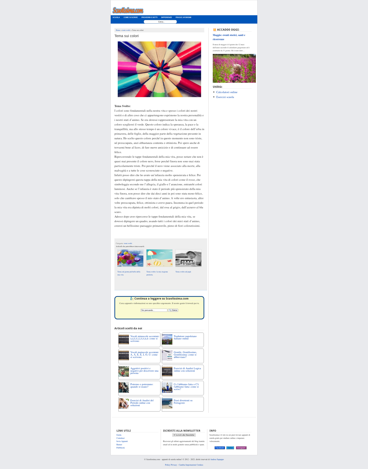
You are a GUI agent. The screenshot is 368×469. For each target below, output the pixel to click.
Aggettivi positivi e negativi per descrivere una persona (144, 370)
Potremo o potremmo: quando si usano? (141, 385)
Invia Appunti (122, 441)
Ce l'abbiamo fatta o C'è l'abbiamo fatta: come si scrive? (186, 386)
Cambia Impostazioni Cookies (191, 464)
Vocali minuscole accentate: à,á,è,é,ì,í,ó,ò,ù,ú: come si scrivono (144, 338)
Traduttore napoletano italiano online (185, 337)
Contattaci (120, 438)
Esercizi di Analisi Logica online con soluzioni (187, 369)
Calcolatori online (226, 92)
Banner (119, 444)
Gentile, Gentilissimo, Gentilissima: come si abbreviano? (185, 354)
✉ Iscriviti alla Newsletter (184, 435)
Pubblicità (120, 447)
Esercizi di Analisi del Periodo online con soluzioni (142, 403)
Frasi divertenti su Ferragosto (183, 401)
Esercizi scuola (225, 97)
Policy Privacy (171, 464)
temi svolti (128, 243)
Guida (118, 434)
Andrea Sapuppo (217, 459)
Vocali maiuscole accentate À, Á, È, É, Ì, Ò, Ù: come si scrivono (144, 354)
